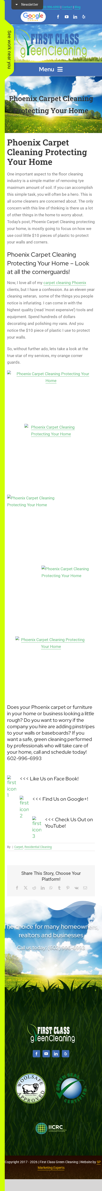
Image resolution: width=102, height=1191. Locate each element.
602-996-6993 (50, 7)
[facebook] (58, 17)
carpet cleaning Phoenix (64, 282)
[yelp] (84, 17)
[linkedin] (75, 17)
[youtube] (67, 17)
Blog (77, 7)
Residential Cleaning (38, 847)
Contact (67, 7)
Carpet (18, 847)
